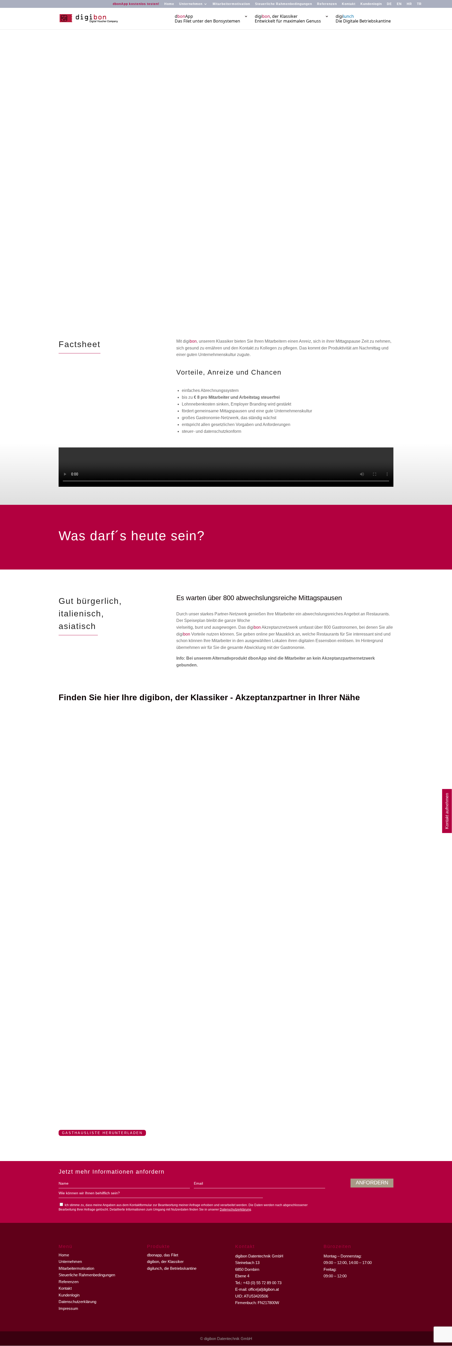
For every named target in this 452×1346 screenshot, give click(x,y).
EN (399, 4)
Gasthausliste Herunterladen (102, 1133)
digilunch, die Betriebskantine (171, 1268)
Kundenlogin (371, 4)
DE (389, 4)
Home (169, 4)
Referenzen (327, 4)
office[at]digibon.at (263, 1289)
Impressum (68, 1308)
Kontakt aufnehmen (447, 811)
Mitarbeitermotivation (231, 4)
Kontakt (348, 4)
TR (419, 4)
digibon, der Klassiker (165, 1261)
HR (409, 4)
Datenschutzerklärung (235, 1209)
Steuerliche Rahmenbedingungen (283, 4)
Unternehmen (190, 4)
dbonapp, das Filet (162, 1255)
